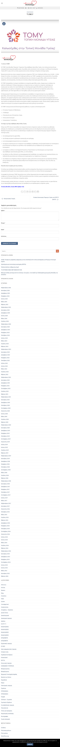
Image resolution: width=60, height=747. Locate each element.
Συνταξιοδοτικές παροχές (7, 705)
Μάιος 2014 (4, 542)
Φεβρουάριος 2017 (6, 503)
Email (2, 229)
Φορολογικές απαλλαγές (7, 713)
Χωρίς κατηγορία (5, 719)
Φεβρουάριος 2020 (6, 425)
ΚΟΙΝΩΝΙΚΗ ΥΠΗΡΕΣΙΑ (7, 666)
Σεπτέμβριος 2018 (5, 469)
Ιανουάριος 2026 (5, 290)
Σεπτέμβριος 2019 (5, 439)
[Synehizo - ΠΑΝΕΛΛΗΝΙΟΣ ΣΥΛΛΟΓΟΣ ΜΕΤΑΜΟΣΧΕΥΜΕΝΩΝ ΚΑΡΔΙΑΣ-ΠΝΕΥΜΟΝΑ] (30, 3)
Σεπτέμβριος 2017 (5, 495)
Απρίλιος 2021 (5, 391)
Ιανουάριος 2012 (5, 573)
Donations (3, 596)
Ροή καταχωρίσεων (6, 730)
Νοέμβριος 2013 (5, 559)
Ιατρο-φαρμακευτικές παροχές (8, 649)
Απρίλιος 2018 (5, 475)
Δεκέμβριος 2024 (5, 312)
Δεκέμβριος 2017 (5, 486)
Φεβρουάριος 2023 (6, 349)
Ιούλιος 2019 (4, 444)
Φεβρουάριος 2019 (6, 455)
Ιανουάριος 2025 (5, 310)
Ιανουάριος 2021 (5, 399)
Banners (3, 590)
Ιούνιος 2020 (4, 413)
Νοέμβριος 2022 (5, 357)
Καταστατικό (4, 657)
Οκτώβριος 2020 (5, 405)
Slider (2, 598)
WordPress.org (5, 736)
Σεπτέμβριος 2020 (5, 408)
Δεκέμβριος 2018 (5, 461)
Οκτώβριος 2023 (5, 335)
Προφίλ (3, 696)
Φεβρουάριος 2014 (6, 551)
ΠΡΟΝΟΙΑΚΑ (4, 691)
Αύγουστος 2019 (5, 441)
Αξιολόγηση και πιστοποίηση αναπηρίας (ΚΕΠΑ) (13, 264)
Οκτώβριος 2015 (5, 511)
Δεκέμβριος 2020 (5, 402)
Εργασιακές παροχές (6, 643)
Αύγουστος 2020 (5, 411)
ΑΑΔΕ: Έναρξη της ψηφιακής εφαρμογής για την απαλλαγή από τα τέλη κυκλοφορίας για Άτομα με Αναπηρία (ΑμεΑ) (28, 260)
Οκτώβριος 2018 (5, 467)
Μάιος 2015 (4, 514)
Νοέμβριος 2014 (5, 525)
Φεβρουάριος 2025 (6, 307)
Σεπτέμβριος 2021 (5, 388)
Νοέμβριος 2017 (5, 489)
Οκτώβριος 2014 (5, 528)
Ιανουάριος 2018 (5, 483)
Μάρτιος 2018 (4, 478)
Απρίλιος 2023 (5, 343)
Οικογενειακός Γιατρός (9, 198)
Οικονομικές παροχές (6, 685)
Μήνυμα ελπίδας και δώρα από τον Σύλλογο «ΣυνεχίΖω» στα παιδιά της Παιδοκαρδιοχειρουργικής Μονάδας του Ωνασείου (29, 273)
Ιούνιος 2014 (4, 539)
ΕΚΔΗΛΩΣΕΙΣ (5, 626)
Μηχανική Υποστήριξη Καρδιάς (9, 674)
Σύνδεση (3, 727)
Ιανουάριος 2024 (5, 326)
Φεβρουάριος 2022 (6, 377)
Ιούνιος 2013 (4, 565)
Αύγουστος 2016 (5, 509)
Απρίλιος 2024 (5, 321)
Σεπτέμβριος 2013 (5, 562)
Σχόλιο (3, 210)
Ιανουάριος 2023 (5, 352)
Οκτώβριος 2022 (5, 360)
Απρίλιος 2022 (5, 371)
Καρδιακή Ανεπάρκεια (6, 654)
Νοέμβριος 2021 (5, 385)
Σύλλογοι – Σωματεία (6, 699)
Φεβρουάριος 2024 (6, 324)
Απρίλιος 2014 (5, 545)
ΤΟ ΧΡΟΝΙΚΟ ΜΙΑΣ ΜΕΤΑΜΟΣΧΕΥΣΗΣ (11, 270)
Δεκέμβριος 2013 (5, 556)
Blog (2, 593)
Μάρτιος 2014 (4, 548)
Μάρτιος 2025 (4, 304)
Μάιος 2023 (4, 340)
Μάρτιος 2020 (4, 422)
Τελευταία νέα (4, 708)
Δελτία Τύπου (4, 612)
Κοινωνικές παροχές (6, 663)
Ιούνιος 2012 (4, 567)
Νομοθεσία (4, 680)
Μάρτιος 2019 (4, 453)
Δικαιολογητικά (5, 615)
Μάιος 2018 (4, 472)
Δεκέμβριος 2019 (5, 430)
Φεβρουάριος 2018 (6, 481)
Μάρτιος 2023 (4, 346)
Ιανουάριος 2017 (5, 506)
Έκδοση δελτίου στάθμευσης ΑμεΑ (10, 267)
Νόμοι (2, 682)
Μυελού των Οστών (6, 677)
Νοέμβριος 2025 (5, 296)
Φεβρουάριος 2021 (6, 397)
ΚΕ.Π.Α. (3, 660)
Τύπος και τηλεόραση (6, 710)
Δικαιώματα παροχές (6, 618)
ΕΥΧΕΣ (3, 646)
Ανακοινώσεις (4, 607)
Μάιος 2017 (4, 500)
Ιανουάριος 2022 (5, 380)
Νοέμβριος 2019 (5, 433)
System (3, 601)
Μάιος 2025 (4, 301)
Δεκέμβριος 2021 (5, 383)
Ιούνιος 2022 (4, 366)
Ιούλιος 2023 (4, 338)
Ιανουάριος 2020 (5, 427)
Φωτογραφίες (4, 716)
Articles (3, 587)
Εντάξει (30, 744)
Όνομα (3, 223)
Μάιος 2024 (4, 318)
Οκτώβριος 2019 (5, 436)
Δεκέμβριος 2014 (5, 523)
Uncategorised (5, 604)
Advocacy (3, 584)
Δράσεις (3, 621)
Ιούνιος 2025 (4, 298)
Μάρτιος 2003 (4, 576)
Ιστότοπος (3, 236)
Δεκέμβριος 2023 (5, 329)
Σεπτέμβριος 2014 (5, 531)
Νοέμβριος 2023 (5, 332)
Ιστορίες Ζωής (4, 652)
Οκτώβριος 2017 (5, 492)
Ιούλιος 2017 (4, 497)
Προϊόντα (3, 688)
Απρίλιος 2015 (5, 517)
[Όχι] (58, 743)
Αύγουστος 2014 (5, 534)
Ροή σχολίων (4, 733)
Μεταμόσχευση (5, 671)
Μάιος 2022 (4, 369)
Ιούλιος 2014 (4, 537)
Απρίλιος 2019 (5, 450)
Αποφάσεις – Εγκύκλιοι (7, 610)
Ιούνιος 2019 (4, 447)
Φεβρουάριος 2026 (6, 287)
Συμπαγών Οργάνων (6, 702)
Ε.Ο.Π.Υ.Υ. (3, 624)
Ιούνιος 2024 (4, 315)
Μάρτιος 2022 (4, 374)
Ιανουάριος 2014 (5, 553)
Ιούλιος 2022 (4, 363)
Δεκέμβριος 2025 (5, 293)
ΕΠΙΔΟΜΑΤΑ (4, 638)
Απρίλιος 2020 (5, 419)
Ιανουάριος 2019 (5, 458)
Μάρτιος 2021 (4, 394)
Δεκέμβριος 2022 (5, 354)
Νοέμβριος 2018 (5, 464)
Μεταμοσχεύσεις (5, 668)
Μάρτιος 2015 (4, 520)
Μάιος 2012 (4, 570)
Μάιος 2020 (4, 416)
